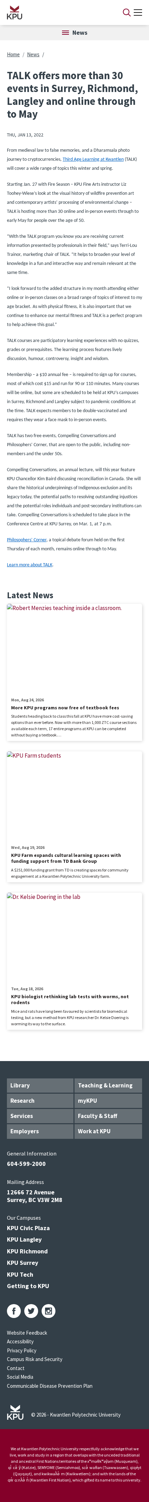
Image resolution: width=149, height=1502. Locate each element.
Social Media (20, 1377)
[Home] (56, 12)
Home (13, 54)
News (33, 54)
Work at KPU (94, 1131)
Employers (24, 1131)
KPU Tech (20, 1274)
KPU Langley (24, 1239)
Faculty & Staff (97, 1116)
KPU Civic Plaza (28, 1228)
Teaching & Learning (105, 1085)
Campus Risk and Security (34, 1359)
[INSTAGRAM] (48, 1311)
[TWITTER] (31, 1311)
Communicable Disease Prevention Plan (50, 1386)
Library (20, 1085)
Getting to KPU (28, 1286)
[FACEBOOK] (14, 1311)
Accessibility (20, 1341)
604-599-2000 (26, 1164)
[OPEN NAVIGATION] (138, 12)
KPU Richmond (27, 1251)
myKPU (87, 1100)
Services (21, 1116)
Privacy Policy (21, 1350)
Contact (16, 1368)
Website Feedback (27, 1332)
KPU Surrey (22, 1263)
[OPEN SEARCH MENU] (127, 12)
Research (22, 1100)
